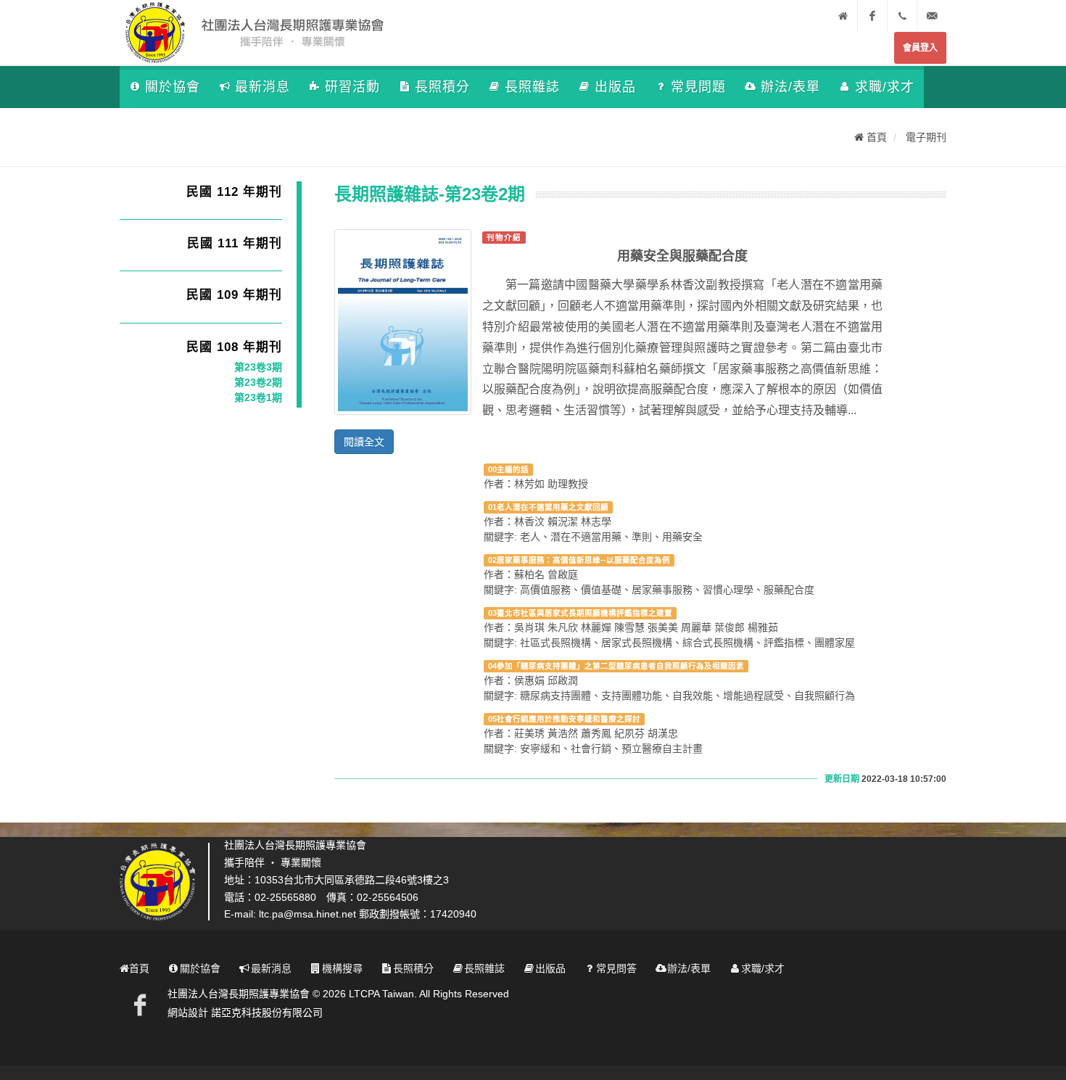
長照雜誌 (532, 87)
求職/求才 (884, 87)
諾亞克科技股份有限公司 (267, 1012)
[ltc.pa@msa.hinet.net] (931, 16)
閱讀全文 (364, 442)
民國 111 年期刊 (234, 243)
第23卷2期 (258, 382)
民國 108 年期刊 (234, 347)
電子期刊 (926, 137)
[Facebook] (872, 16)
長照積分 (442, 87)
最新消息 (262, 87)
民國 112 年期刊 (234, 192)
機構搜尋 (342, 968)
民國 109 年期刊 (234, 295)
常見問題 (698, 87)
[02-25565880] (902, 16)
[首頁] (842, 16)
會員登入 (920, 48)
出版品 (615, 87)
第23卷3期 (258, 367)
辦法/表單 (790, 87)
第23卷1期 (258, 397)
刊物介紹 (504, 237)
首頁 (875, 137)
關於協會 (172, 87)
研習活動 (352, 87)
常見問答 (616, 968)
